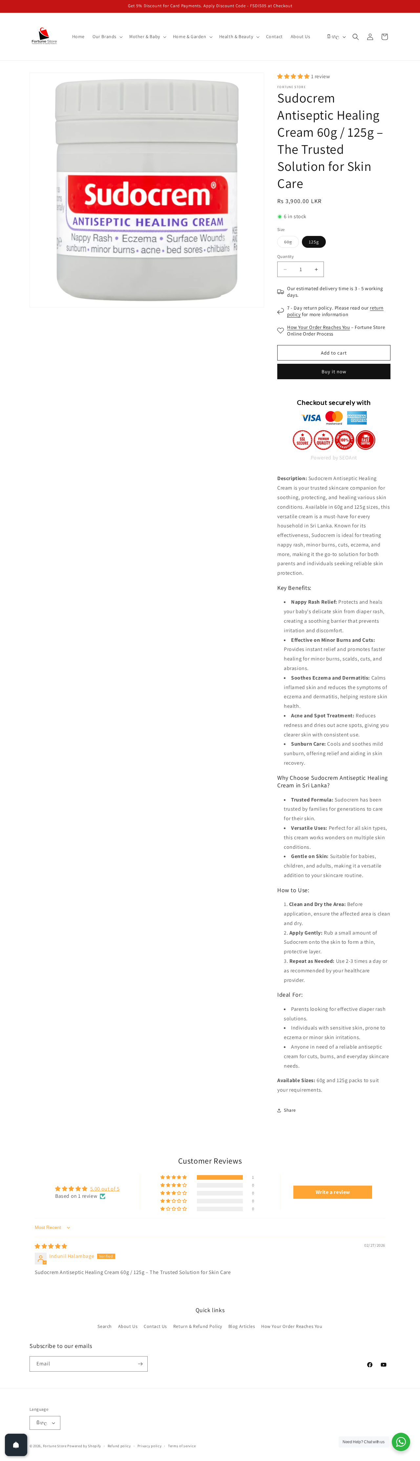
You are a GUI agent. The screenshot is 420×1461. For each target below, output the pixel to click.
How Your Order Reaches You (318, 327)
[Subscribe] (140, 1364)
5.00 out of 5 (105, 1188)
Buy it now (334, 371)
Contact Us (155, 1326)
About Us (128, 1326)
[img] (51, 1246)
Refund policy (119, 1446)
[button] (107, 36)
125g (314, 242)
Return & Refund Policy (197, 1326)
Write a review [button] (333, 1192)
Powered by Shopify (84, 1446)
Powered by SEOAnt (334, 457)
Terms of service (182, 1446)
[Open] (16, 1445)
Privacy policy (149, 1446)
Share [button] (290, 1110)
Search (104, 1326)
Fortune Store (55, 1446)
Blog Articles (241, 1326)
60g (291, 243)
